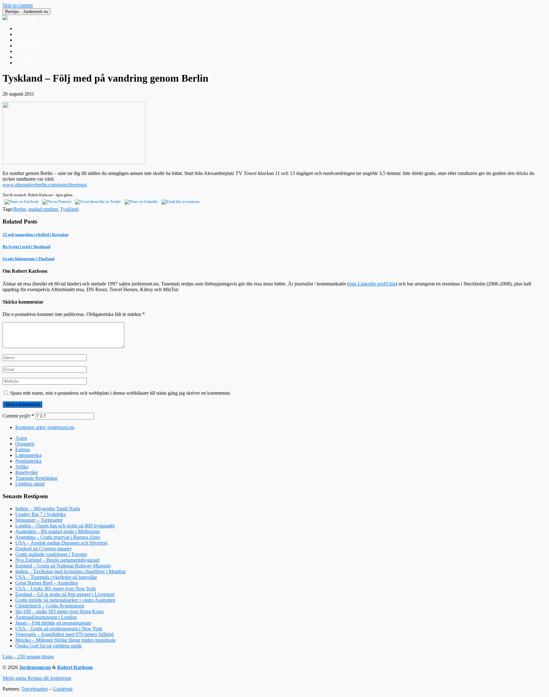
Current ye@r (18, 416)
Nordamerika (28, 461)
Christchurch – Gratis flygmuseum (49, 605)
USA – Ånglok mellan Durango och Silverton (61, 543)
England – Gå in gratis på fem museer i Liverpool (64, 594)
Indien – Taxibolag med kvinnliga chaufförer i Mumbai (70, 571)
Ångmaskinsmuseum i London (46, 617)
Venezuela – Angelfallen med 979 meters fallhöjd (64, 634)
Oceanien (24, 443)
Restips (22, 28)
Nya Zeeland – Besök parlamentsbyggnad (57, 560)
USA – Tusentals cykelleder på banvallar (56, 577)
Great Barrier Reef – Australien (46, 583)
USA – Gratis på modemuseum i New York (58, 628)
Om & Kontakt (30, 62)
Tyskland (69, 209)
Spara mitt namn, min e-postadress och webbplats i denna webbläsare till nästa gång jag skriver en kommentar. (120, 393)
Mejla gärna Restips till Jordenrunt (37, 678)
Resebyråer (26, 472)
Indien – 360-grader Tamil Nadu (47, 508)
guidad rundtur (43, 209)
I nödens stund (29, 483)
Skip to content (18, 5)
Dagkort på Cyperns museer (43, 548)
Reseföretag (27, 34)
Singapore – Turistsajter (39, 520)
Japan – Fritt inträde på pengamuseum (53, 623)
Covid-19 (24, 57)
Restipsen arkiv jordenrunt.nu (44, 427)
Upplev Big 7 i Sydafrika (40, 514)
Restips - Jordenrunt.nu (26, 11)
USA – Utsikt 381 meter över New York (55, 588)
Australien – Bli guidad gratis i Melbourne (57, 531)
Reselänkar (26, 40)
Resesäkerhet (28, 45)
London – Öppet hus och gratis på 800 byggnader (65, 525)
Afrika (21, 466)
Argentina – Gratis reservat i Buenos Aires (57, 537)
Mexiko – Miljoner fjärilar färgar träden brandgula (65, 640)
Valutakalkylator (31, 51)
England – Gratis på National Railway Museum (63, 565)
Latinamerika (28, 455)
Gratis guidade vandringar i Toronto (51, 554)
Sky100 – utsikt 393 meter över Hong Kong (59, 611)
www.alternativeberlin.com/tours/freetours (45, 184)
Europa (22, 449)
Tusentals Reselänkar (36, 478)
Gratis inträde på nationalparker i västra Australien (65, 600)
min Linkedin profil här (372, 283)
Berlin (19, 209)
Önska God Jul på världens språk (48, 645)
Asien (21, 438)
